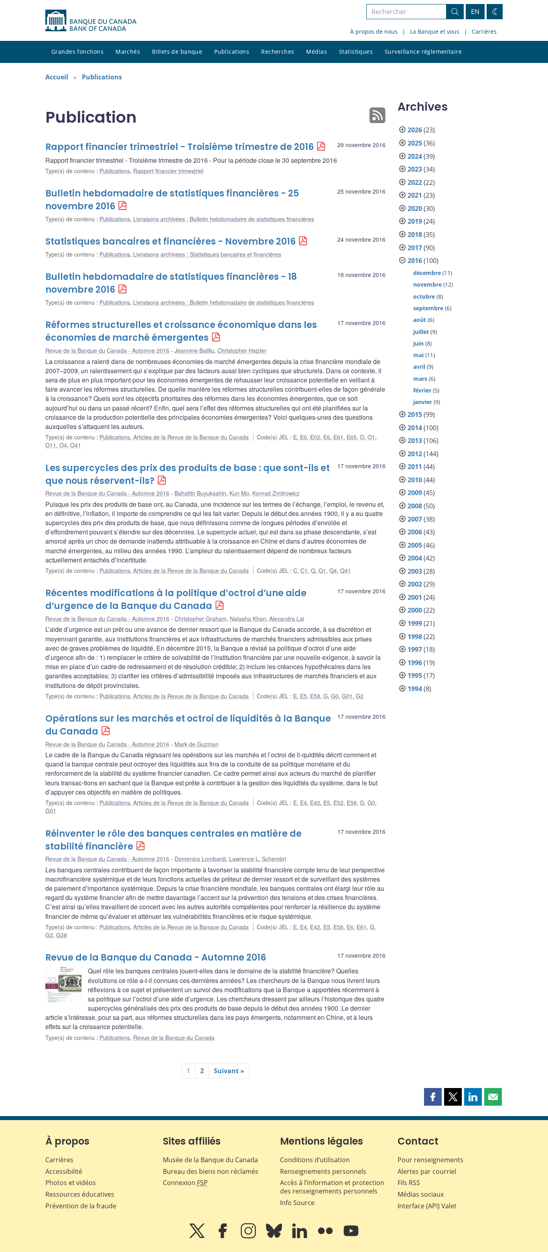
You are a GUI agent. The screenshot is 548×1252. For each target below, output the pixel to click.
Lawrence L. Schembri (257, 859)
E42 (315, 803)
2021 (415, 195)
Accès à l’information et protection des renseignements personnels (332, 1186)
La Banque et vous (434, 31)
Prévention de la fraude (80, 1205)
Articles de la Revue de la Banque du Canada (191, 437)
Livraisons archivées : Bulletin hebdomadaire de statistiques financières (223, 219)
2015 (415, 414)
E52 (338, 803)
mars (420, 378)
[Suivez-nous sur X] (198, 1236)
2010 (415, 479)
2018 (415, 234)
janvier (422, 402)
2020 (415, 208)
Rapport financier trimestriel (168, 171)
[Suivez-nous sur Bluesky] (275, 1236)
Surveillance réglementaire (423, 51)
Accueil (56, 77)
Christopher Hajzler (241, 350)
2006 (415, 532)
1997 (415, 649)
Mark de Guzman (197, 744)
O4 (63, 445)
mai (418, 355)
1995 (415, 675)
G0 (335, 696)
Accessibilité (63, 1171)
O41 (75, 445)
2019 (415, 221)
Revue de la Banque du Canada (174, 1038)
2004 (415, 558)
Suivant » (229, 1070)
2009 (415, 492)
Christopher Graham (201, 619)
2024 (415, 156)
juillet (421, 332)
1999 (415, 623)
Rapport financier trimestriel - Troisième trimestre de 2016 (179, 147)
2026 (415, 129)
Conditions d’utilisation (315, 1159)
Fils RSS (409, 1182)
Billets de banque (177, 51)
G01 (347, 696)
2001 (415, 597)
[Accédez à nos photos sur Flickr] (326, 1236)
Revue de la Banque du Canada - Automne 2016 (107, 350)
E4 (303, 803)
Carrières (484, 31)
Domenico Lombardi (200, 859)
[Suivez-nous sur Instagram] (249, 1236)
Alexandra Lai (286, 619)
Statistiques (356, 51)
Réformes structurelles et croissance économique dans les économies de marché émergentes (181, 331)
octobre (424, 296)
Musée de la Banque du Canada (210, 1159)
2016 (415, 260)
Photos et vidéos (70, 1182)
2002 (415, 584)
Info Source (297, 1202)
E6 (326, 437)
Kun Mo (239, 493)
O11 (50, 445)
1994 (415, 688)
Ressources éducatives (79, 1194)
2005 (415, 545)
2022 (415, 182)
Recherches (277, 51)
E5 (303, 696)
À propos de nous (374, 31)
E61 (338, 437)
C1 (304, 570)
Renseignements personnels (323, 1171)
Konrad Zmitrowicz (276, 493)
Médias (316, 51)
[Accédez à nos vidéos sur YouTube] (351, 1236)
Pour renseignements (430, 1159)
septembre (428, 308)
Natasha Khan (248, 619)
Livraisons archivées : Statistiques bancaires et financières (207, 254)
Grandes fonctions (77, 51)
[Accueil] (90, 20)
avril (419, 366)
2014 (415, 427)
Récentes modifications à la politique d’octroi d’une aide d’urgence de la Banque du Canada (175, 599)
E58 (315, 696)
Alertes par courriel (427, 1171)
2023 (415, 169)
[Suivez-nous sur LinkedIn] (300, 1236)
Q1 (322, 570)
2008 (415, 506)
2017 (415, 247)
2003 (415, 571)
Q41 (345, 570)
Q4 (333, 570)
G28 (61, 935)
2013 (415, 440)
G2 (359, 696)
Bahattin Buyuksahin (200, 493)
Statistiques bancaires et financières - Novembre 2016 (170, 241)
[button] (433, 1097)
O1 (371, 437)
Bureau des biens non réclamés (210, 1171)
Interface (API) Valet (427, 1205)
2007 (415, 519)
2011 (415, 466)
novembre (427, 284)
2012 (415, 453)
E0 (303, 437)
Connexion (185, 1182)
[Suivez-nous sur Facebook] (223, 1236)
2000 (415, 610)
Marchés (128, 51)
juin (418, 343)
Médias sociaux (421, 1194)
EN (475, 11)
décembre (427, 273)
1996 (415, 662)
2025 (415, 143)
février (422, 390)
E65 (352, 437)
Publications (231, 51)
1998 (415, 636)
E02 (315, 437)
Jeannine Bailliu (194, 350)
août (419, 320)
